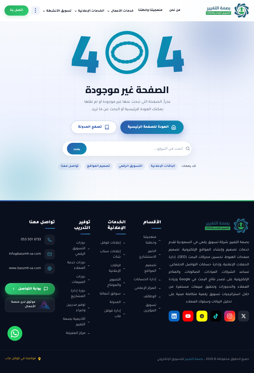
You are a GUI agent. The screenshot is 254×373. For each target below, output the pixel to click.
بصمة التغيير (194, 359)
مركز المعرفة (75, 333)
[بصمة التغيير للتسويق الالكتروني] (227, 10)
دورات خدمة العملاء (76, 265)
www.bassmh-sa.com (25, 268)
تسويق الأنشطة (58, 11)
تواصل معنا (70, 166)
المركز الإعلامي (145, 288)
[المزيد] (35, 10)
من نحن (174, 10)
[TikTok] (215, 316)
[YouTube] (188, 316)
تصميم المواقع (98, 166)
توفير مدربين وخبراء (75, 308)
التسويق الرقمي (130, 166)
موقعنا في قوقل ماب (20, 358)
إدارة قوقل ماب (112, 314)
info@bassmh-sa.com (25, 254)
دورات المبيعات (78, 279)
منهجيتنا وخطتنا (150, 10)
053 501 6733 (31, 240)
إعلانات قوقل (110, 243)
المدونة (115, 302)
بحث (76, 149)
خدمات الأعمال (122, 11)
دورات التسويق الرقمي (78, 248)
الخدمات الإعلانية (91, 11)
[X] (243, 316)
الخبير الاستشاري (147, 254)
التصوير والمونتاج (114, 282)
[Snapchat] (201, 316)
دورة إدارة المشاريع (78, 293)
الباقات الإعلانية (163, 166)
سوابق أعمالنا (110, 294)
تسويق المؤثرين (150, 308)
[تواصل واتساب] (14, 333)
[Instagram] (229, 316)
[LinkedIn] (174, 316)
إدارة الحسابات (145, 279)
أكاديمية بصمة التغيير (74, 322)
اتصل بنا (16, 10)
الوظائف (150, 296)
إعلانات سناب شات (110, 254)
